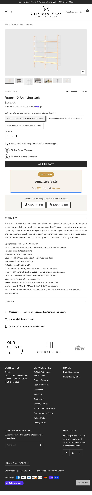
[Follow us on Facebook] (66, 452)
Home (7, 24)
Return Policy (40, 418)
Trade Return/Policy (71, 377)
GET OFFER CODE (66, 2)
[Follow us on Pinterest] (79, 452)
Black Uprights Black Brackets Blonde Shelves (24, 125)
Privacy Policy (40, 422)
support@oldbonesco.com (21, 319)
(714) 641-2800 (12, 382)
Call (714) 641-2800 (60, 205)
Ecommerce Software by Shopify (50, 471)
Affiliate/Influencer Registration (42, 374)
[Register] (40, 445)
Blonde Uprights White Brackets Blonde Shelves (25, 118)
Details (9, 301)
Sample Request (41, 380)
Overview (11, 218)
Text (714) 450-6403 (35, 205)
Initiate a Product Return (44, 408)
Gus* (14, 92)
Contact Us (38, 399)
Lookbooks (38, 389)
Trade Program (71, 12)
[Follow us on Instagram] (72, 452)
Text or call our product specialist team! (27, 326)
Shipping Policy (40, 403)
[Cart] (86, 12)
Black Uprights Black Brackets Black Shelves (65, 118)
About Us (38, 394)
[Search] (11, 12)
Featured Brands (41, 385)
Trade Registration (71, 372)
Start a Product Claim (43, 413)
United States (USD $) (16, 463)
